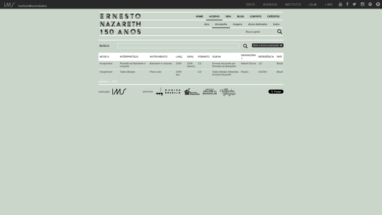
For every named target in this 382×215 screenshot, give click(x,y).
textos (276, 24)
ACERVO (214, 16)
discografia (221, 24)
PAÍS (279, 56)
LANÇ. (179, 56)
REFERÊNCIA (266, 56)
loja (313, 4)
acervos (270, 4)
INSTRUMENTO (158, 56)
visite (250, 4)
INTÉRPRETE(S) (129, 56)
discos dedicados (257, 24)
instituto (293, 4)
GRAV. (190, 56)
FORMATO (204, 56)
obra (206, 24)
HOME (199, 16)
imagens (237, 24)
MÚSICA (104, 56)
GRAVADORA (248, 55)
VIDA (228, 16)
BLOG (240, 16)
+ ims (329, 4)
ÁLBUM (216, 56)
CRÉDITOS (273, 16)
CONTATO (255, 16)
